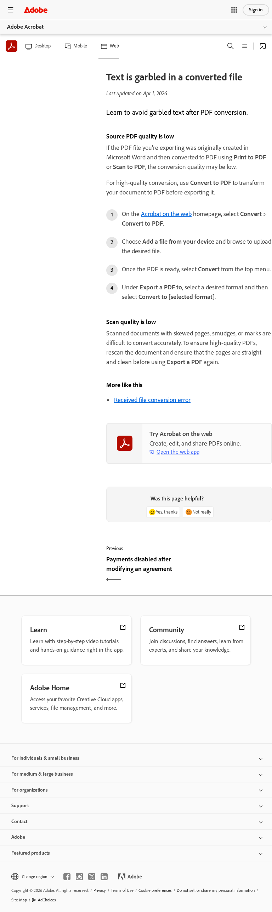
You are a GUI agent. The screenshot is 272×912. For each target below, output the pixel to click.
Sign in (256, 10)
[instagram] (79, 876)
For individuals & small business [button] (45, 758)
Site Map (19, 899)
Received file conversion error (152, 400)
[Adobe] (35, 9)
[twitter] (91, 876)
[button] (234, 10)
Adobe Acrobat (25, 26)
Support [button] (20, 806)
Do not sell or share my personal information (216, 890)
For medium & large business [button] (42, 774)
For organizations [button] (29, 790)
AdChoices (47, 899)
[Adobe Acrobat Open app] (262, 46)
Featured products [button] (30, 853)
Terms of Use (122, 890)
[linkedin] (104, 876)
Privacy (100, 890)
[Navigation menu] (10, 9)
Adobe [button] (18, 837)
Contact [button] (19, 821)
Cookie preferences (155, 890)
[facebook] (66, 876)
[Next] (231, 570)
